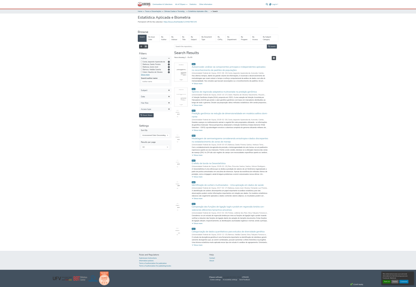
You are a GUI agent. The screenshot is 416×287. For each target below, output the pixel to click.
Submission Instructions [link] (148, 258)
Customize (404, 282)
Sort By (144, 130)
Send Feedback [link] (244, 280)
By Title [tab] (184, 38)
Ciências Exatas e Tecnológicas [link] (175, 11)
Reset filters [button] (147, 115)
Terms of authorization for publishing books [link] (155, 266)
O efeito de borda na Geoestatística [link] (209, 163)
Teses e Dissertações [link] (153, 11)
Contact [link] (212, 258)
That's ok (387, 282)
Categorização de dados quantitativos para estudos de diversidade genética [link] (228, 231)
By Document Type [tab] (207, 38)
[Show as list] (141, 46)
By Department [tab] (231, 38)
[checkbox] (141, 61)
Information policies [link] (146, 260)
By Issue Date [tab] (151, 38)
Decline (395, 282)
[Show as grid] (146, 46)
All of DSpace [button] (180, 4)
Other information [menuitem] (205, 4)
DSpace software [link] (215, 277)
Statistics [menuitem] (193, 4)
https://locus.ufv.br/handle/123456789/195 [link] (180, 22)
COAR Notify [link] (358, 284)
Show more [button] (145, 75)
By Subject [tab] (194, 38)
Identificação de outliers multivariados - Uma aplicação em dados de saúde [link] (228, 185)
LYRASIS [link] (245, 277)
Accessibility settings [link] (230, 280)
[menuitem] (181, 4)
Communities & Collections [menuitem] (162, 4)
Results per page (148, 142)
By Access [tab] (255, 38)
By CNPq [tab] (220, 38)
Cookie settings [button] (215, 280)
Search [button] (272, 46)
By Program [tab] (244, 38)
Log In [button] (274, 4)
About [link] (211, 260)
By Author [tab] (163, 38)
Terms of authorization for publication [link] (153, 263)
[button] (144, 4)
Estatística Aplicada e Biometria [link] (199, 11)
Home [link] (140, 11)
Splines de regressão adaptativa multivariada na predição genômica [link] (224, 91)
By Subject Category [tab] (267, 38)
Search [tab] (142, 37)
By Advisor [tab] (174, 38)
